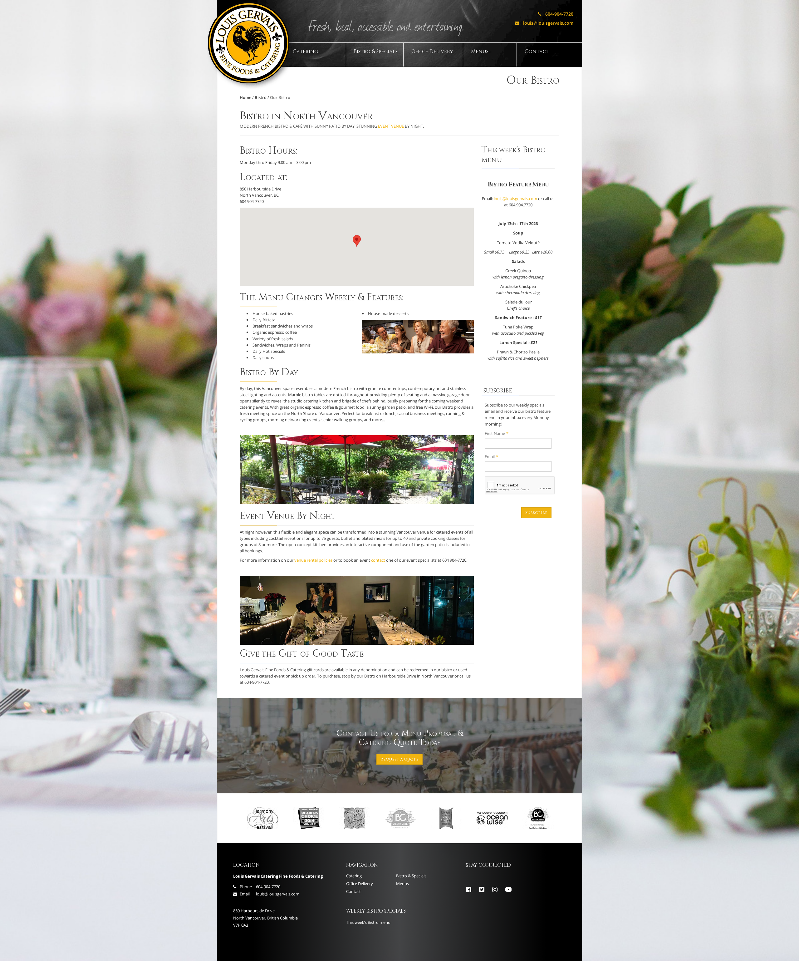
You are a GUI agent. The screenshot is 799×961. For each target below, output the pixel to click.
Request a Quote (399, 759)
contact (378, 560)
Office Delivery (432, 51)
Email (491, 456)
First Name (496, 433)
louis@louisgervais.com (544, 23)
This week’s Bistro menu (368, 922)
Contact (537, 51)
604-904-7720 (555, 14)
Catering (305, 51)
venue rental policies (313, 560)
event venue (391, 126)
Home (245, 97)
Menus (479, 51)
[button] (357, 241)
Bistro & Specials (376, 51)
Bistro (261, 97)
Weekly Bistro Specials (376, 911)
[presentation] (520, 485)
